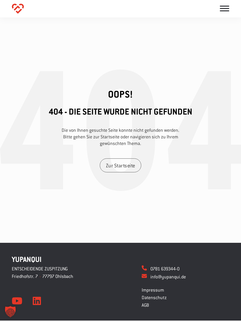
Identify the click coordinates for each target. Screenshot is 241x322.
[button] (10, 311)
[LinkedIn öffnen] (37, 301)
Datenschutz (154, 297)
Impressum (153, 290)
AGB (145, 305)
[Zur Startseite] (18, 9)
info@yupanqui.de (168, 277)
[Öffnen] (224, 8)
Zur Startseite (120, 165)
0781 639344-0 (165, 269)
